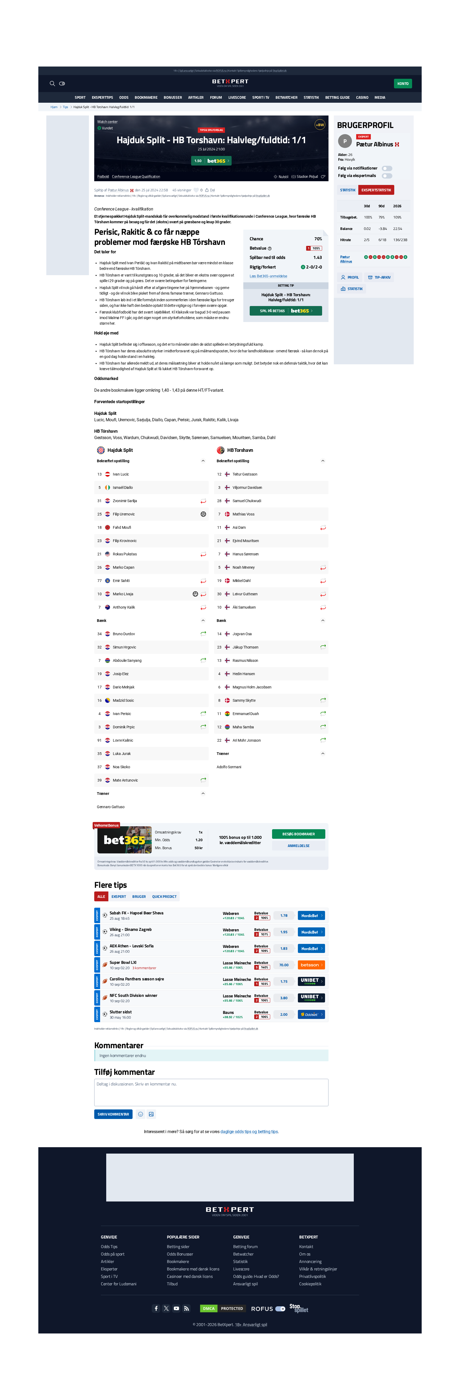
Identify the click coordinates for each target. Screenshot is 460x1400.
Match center (107, 121)
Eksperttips (102, 97)
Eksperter (109, 1269)
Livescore (237, 97)
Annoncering (310, 1261)
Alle (101, 896)
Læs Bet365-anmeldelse (268, 276)
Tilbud (172, 1284)
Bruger (139, 896)
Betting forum (245, 1246)
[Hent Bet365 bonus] (124, 839)
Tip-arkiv (382, 277)
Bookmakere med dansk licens (193, 1269)
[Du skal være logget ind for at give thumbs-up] (196, 190)
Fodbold (103, 176)
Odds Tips (109, 1246)
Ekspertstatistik (376, 190)
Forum (216, 97)
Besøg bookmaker (298, 834)
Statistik (311, 97)
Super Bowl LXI (123, 962)
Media (380, 97)
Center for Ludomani (119, 1284)
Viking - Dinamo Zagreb (131, 929)
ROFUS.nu (221, 71)
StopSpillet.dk (280, 71)
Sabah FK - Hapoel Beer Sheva (136, 913)
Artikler (196, 97)
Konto (403, 83)
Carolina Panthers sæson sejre (137, 979)
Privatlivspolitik (312, 1276)
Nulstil (283, 176)
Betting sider (178, 1246)
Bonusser (173, 97)
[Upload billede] (151, 1114)
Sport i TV (260, 97)
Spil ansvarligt (186, 71)
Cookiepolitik (310, 1284)
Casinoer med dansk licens (189, 1276)
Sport (80, 97)
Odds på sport (113, 1254)
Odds (123, 97)
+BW (320, 124)
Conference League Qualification (136, 176)
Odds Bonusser (180, 1254)
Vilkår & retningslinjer (318, 1269)
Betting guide (337, 97)
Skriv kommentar (113, 1114)
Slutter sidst (121, 1012)
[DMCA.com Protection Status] (223, 1308)
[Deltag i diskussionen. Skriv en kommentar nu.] (211, 1092)
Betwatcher (286, 97)
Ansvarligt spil (245, 1284)
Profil (353, 277)
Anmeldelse (299, 845)
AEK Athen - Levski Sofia (132, 946)
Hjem (54, 107)
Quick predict (164, 896)
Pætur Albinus (118, 190)
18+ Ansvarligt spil (251, 1324)
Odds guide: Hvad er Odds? (256, 1276)
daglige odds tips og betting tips (249, 1131)
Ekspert (119, 896)
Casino (362, 97)
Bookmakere (146, 97)
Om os (304, 1254)
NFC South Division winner (133, 995)
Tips (65, 107)
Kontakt (306, 1246)
